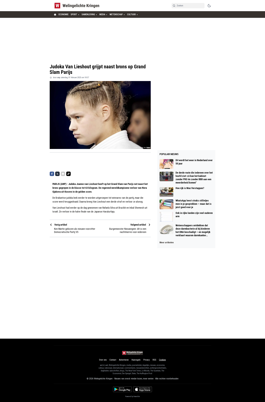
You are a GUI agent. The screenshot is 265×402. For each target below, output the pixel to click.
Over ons (103, 360)
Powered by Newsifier (132, 396)
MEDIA (102, 14)
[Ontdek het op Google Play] (122, 389)
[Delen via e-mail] (63, 174)
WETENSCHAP (116, 14)
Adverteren (124, 360)
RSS (154, 360)
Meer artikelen (167, 242)
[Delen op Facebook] (52, 174)
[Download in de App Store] (142, 389)
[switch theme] (209, 6)
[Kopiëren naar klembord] (68, 174)
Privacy (146, 360)
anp (58, 77)
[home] (55, 14)
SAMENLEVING (88, 14)
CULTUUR (131, 14)
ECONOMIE (63, 14)
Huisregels (136, 360)
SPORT (74, 14)
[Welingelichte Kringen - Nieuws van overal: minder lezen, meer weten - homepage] (77, 5)
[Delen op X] (57, 174)
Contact (112, 360)
